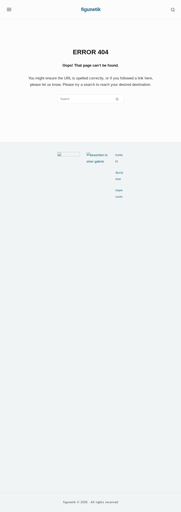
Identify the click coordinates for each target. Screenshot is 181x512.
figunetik (91, 9)
